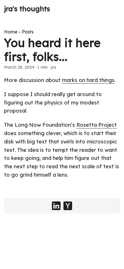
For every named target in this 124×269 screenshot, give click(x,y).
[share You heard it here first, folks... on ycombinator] (67, 205)
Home (11, 32)
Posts (27, 32)
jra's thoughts (27, 8)
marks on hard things (88, 80)
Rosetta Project (96, 125)
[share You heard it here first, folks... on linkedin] (56, 205)
